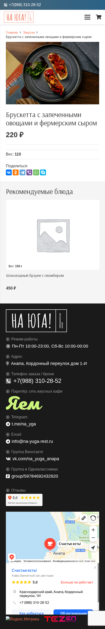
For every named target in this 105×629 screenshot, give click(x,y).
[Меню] (87, 17)
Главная (12, 32)
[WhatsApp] (36, 172)
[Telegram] (22, 172)
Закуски (29, 32)
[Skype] (43, 172)
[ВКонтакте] (9, 172)
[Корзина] (99, 17)
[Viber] (29, 172)
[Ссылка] (18, 17)
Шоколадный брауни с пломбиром (35, 275)
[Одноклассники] (16, 172)
